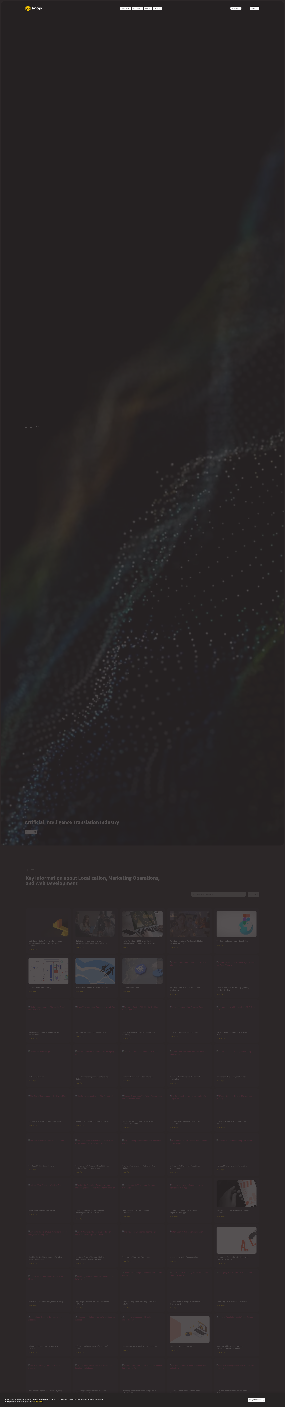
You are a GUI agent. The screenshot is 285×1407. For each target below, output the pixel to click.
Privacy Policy (37, 1402)
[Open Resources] (141, 8)
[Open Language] (239, 8)
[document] (142, 703)
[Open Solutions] (129, 8)
